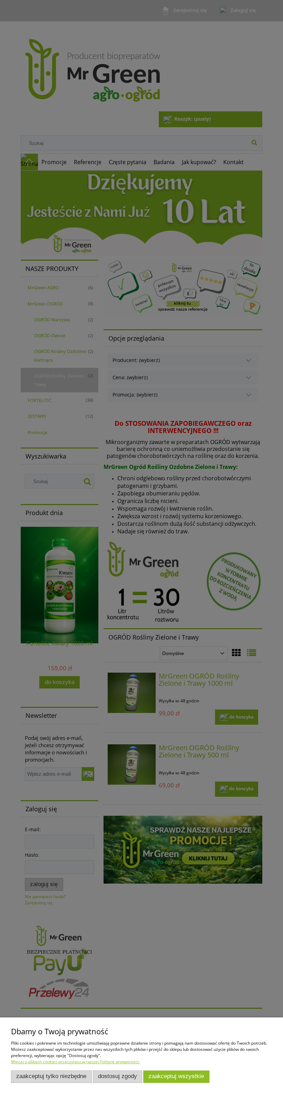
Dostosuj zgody (117, 1076)
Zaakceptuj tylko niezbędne (51, 1076)
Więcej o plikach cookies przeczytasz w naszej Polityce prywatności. (75, 1062)
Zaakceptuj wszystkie (176, 1076)
